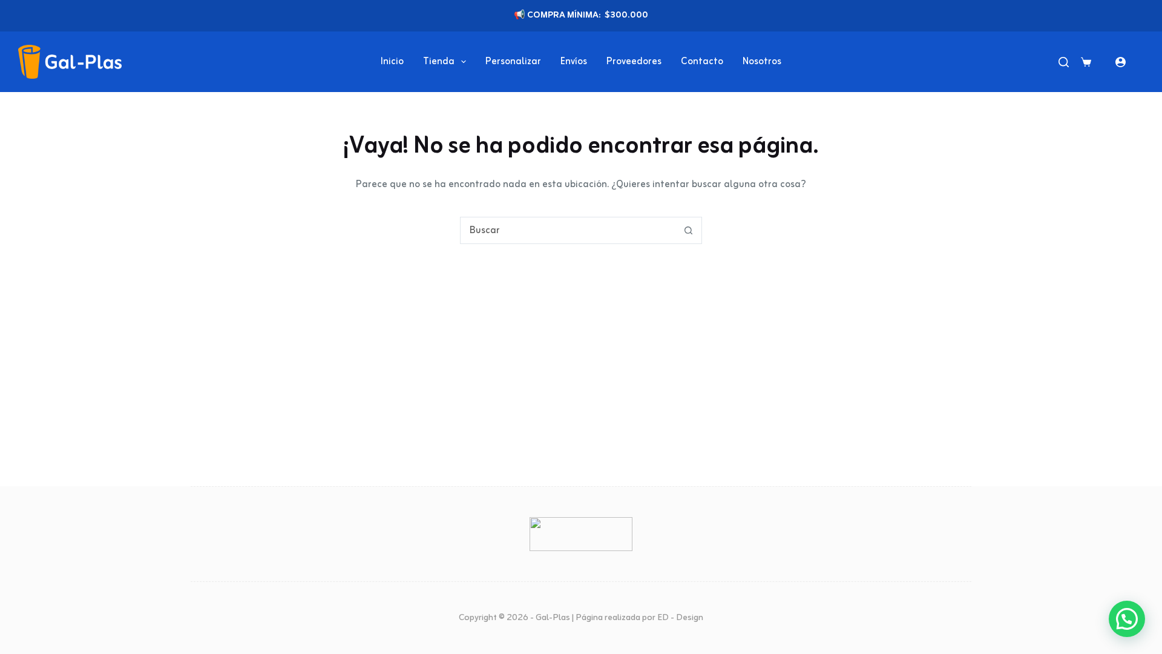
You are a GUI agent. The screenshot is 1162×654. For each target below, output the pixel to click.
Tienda (439, 62)
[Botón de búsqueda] (688, 230)
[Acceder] (1120, 62)
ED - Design (680, 618)
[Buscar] (1064, 62)
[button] (1127, 619)
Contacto (702, 62)
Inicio (392, 62)
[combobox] (568, 230)
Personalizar (513, 62)
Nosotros (762, 62)
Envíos (573, 62)
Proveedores (633, 62)
